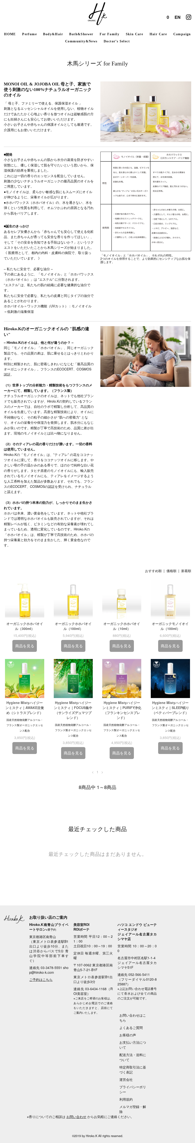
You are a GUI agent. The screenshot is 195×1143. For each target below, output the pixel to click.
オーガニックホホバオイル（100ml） (73, 626)
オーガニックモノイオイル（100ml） (170, 626)
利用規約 (126, 1099)
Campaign (182, 34)
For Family (109, 34)
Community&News (81, 41)
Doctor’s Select (117, 41)
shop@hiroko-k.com (48, 970)
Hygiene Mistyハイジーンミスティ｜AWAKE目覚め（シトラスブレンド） (24, 707)
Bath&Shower (81, 34)
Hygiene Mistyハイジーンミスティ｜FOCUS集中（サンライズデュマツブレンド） (73, 710)
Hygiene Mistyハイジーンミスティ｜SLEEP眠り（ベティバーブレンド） (170, 707)
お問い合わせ (76, 1116)
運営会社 (126, 1079)
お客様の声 (127, 1035)
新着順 (186, 570)
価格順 (171, 570)
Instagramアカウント (188, 16)
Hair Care (158, 34)
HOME (10, 34)
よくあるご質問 (131, 1027)
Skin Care (134, 34)
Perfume (29, 34)
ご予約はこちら (41, 979)
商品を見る (24, 646)
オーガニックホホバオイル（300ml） (24, 626)
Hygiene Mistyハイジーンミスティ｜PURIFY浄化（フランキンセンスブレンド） (121, 710)
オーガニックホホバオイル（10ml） (121, 626)
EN (177, 17)
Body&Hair (53, 34)
